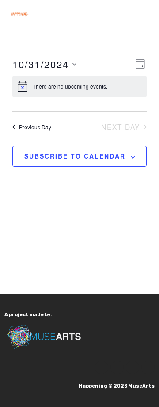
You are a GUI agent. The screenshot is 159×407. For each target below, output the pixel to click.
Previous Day (35, 127)
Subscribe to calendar (74, 155)
